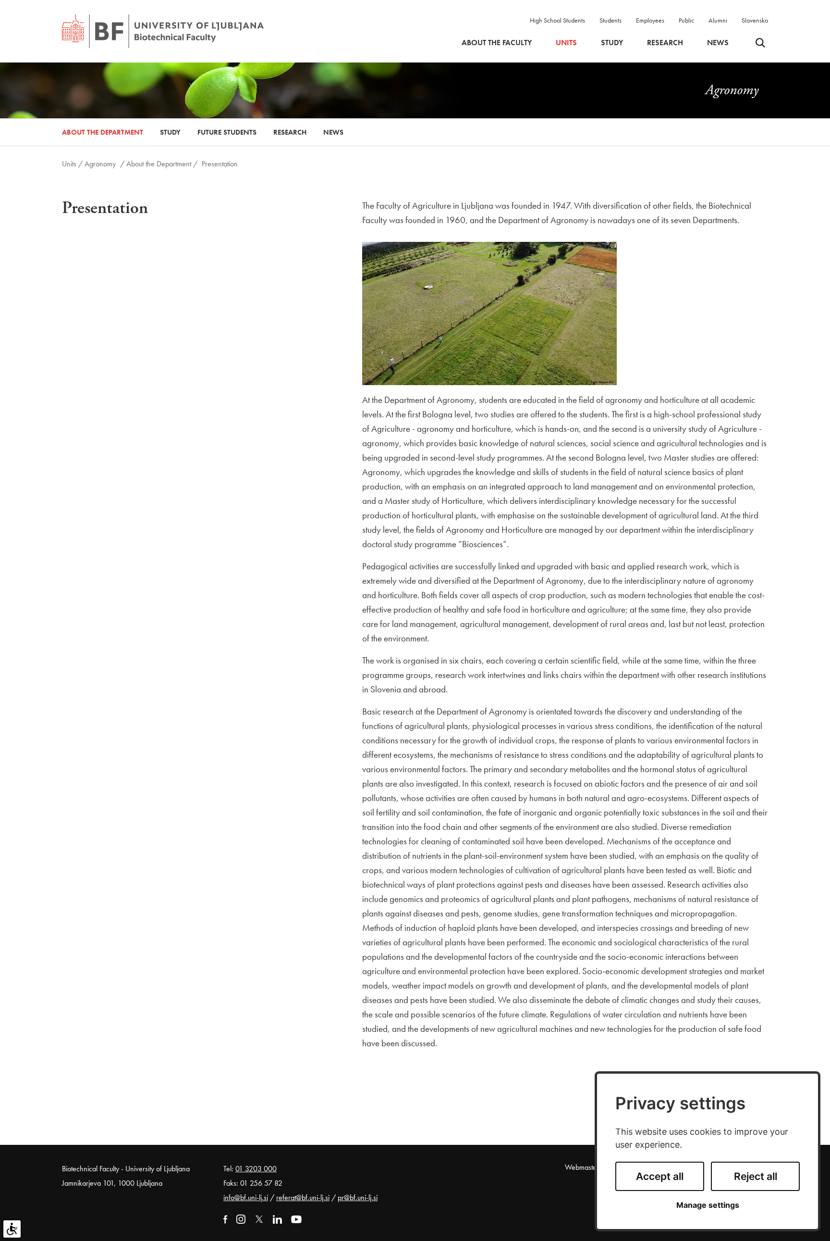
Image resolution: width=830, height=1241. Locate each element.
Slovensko (755, 20)
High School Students (557, 20)
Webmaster (582, 1167)
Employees (650, 20)
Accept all (660, 1176)
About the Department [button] (102, 132)
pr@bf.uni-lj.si (358, 1197)
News (718, 42)
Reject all (755, 1176)
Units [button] (566, 42)
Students (610, 20)
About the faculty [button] (497, 42)
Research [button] (665, 42)
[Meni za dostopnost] (12, 1229)
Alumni (717, 20)
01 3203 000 (256, 1169)
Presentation (220, 164)
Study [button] (612, 42)
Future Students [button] (226, 132)
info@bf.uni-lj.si (245, 1197)
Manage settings (707, 1205)
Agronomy (100, 164)
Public (686, 20)
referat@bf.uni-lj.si (303, 1197)
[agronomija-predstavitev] (489, 312)
